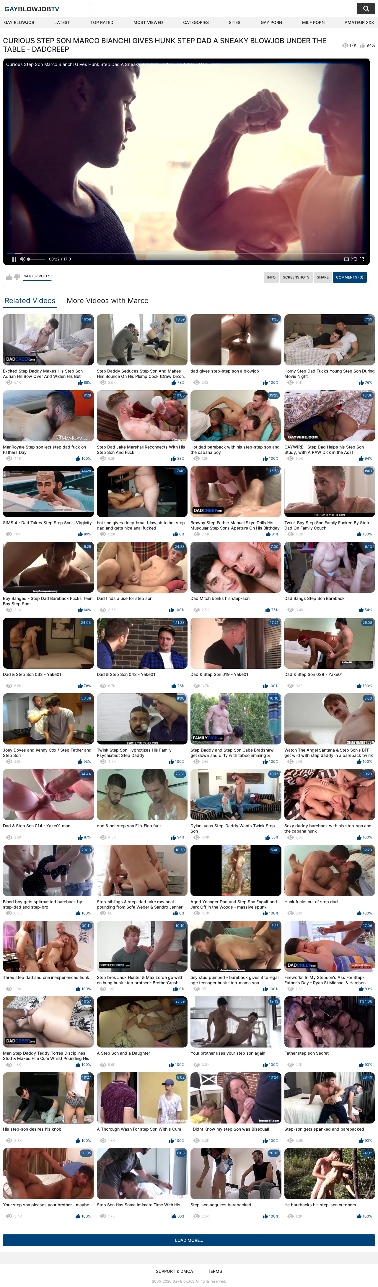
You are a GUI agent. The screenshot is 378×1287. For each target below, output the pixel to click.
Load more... (189, 1240)
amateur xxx (359, 22)
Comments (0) (350, 277)
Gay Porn (271, 22)
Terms (215, 1271)
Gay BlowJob (19, 22)
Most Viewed (148, 22)
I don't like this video (17, 277)
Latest (62, 22)
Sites (234, 22)
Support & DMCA (174, 1271)
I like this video (9, 277)
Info (271, 277)
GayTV (31, 9)
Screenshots (296, 277)
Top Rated (101, 22)
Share (323, 277)
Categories (196, 22)
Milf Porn (313, 22)
